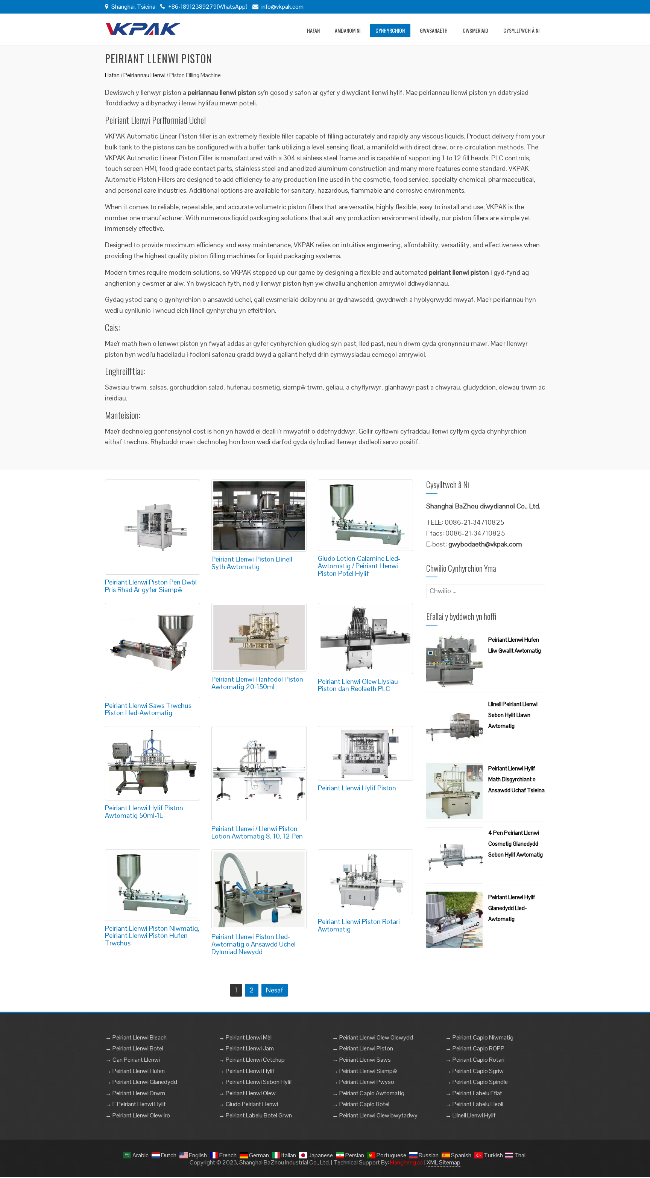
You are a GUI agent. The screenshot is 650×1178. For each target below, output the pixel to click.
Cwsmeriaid (475, 30)
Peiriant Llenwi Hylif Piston (357, 788)
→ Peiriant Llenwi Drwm (135, 1093)
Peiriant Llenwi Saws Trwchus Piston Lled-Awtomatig (148, 709)
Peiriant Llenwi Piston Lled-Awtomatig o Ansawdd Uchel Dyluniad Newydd (253, 944)
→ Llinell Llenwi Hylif (470, 1115)
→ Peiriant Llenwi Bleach (136, 1037)
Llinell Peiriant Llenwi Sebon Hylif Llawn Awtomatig (513, 714)
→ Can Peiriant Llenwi (132, 1060)
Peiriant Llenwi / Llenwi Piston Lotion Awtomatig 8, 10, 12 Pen (257, 832)
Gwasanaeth (434, 30)
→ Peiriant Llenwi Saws (361, 1060)
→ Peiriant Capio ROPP (474, 1048)
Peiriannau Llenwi (144, 75)
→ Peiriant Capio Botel (360, 1104)
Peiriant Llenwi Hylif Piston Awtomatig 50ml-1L (144, 812)
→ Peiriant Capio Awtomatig (368, 1093)
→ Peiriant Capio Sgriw (474, 1071)
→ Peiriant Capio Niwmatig (479, 1037)
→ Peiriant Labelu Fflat (473, 1093)
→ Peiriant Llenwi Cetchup (252, 1060)
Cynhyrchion (390, 30)
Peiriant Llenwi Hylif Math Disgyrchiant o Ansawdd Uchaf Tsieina (516, 779)
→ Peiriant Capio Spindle (476, 1082)
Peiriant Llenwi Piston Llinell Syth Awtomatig (251, 563)
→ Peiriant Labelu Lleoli (474, 1104)
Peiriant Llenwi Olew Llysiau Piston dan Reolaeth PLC (358, 685)
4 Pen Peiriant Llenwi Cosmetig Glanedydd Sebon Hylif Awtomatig (515, 843)
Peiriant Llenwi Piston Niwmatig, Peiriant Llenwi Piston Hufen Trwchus (152, 936)
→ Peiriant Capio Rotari (474, 1060)
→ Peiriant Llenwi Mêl (245, 1037)
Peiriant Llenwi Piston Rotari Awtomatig (359, 925)
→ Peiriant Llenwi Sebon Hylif (255, 1082)
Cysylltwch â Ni (521, 30)
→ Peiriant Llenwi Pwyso (363, 1082)
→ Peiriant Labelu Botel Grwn (255, 1115)
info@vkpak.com (282, 7)
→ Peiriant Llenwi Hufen (135, 1071)
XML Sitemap (443, 1162)
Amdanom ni (347, 30)
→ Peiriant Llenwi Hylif (246, 1071)
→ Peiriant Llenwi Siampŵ (364, 1071)
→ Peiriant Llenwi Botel (134, 1048)
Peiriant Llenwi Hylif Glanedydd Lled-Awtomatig (511, 907)
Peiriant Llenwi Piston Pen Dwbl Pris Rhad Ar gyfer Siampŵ (151, 586)
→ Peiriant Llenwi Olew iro (137, 1115)
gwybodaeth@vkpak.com (485, 544)
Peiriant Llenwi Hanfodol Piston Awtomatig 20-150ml (257, 683)
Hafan (313, 30)
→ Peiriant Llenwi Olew (247, 1093)
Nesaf (274, 990)
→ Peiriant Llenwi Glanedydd (141, 1082)
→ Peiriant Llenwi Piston (362, 1048)
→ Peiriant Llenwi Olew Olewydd (372, 1037)
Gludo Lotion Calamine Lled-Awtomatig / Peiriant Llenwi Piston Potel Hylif (359, 566)
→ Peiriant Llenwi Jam (246, 1048)
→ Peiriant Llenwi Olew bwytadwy (375, 1115)
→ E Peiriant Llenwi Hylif (135, 1104)
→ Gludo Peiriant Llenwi (248, 1104)
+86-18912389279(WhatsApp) (207, 7)
